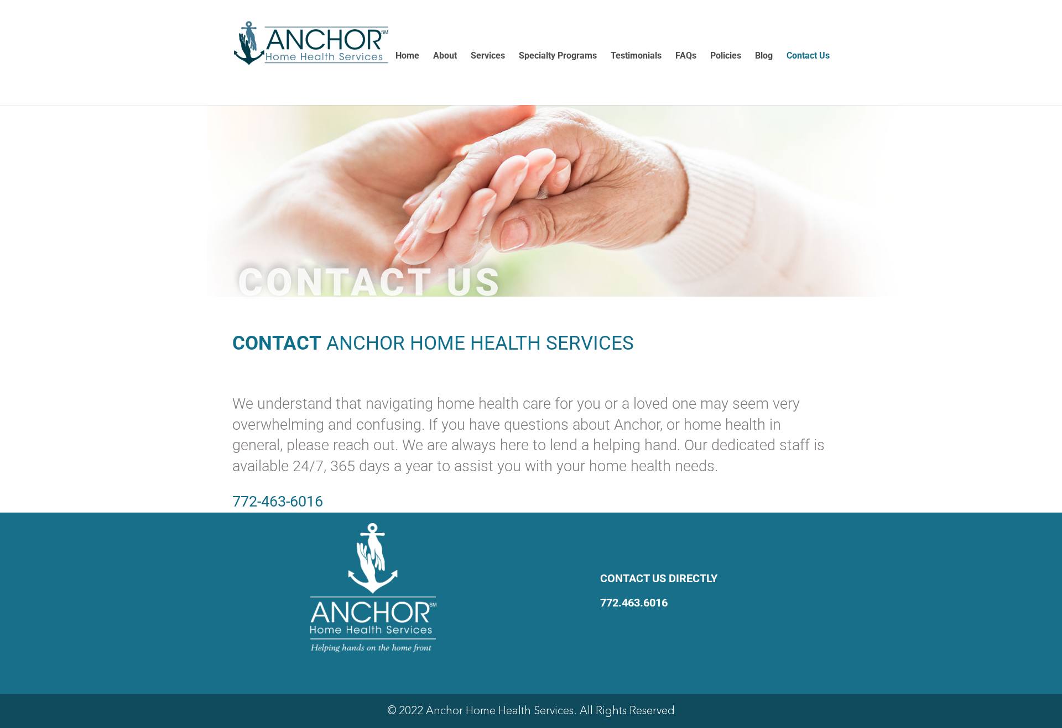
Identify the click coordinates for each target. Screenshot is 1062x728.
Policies (725, 56)
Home (407, 56)
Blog (764, 56)
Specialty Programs (558, 56)
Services (488, 56)
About (445, 56)
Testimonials (636, 56)
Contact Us (808, 56)
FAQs (685, 56)
